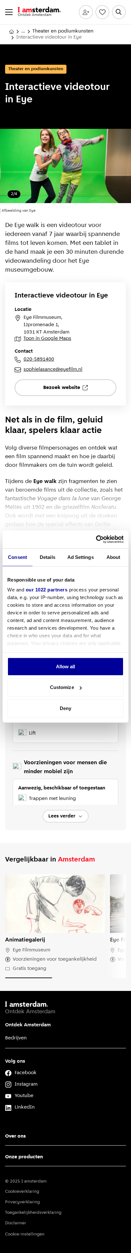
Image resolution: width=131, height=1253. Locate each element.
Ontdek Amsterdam (28, 1025)
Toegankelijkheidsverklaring (33, 1212)
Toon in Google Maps (47, 338)
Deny (65, 708)
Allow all (65, 666)
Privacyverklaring (22, 1202)
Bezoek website (61, 387)
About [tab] (114, 557)
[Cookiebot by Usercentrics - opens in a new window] (96, 539)
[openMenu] (9, 12)
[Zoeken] (119, 12)
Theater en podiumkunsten (62, 31)
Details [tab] (47, 557)
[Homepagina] (11, 31)
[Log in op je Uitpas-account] (86, 12)
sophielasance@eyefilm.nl (53, 369)
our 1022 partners (47, 589)
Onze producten (24, 1157)
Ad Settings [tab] (80, 557)
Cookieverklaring (22, 1191)
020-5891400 (39, 359)
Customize (62, 687)
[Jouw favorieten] (102, 12)
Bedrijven (16, 1038)
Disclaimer (15, 1223)
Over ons (15, 1136)
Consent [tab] (17, 557)
